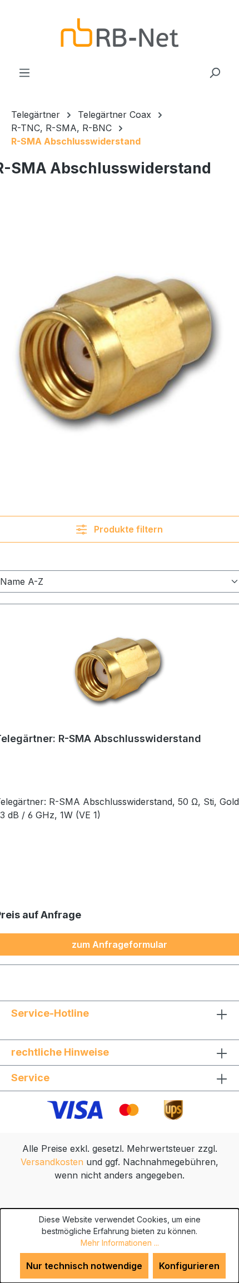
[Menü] (24, 72)
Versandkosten (52, 1161)
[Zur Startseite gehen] (119, 32)
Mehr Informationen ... (120, 1242)
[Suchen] (214, 72)
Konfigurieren (189, 1265)
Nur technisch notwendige (84, 1265)
